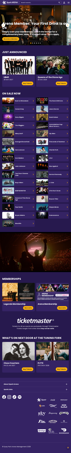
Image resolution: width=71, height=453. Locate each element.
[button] (9, 2)
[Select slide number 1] (30, 43)
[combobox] (39, 3)
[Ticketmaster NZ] (35, 323)
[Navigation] (68, 2)
